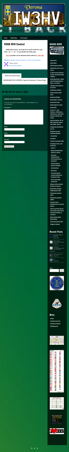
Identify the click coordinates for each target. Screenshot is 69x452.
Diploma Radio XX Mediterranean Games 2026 (58, 241)
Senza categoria (36, 60)
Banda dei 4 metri (55, 102)
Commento (7, 107)
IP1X (54, 259)
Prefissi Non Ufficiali (55, 90)
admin (6, 60)
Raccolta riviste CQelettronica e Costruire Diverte (57, 204)
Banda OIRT (53, 107)
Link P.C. (53, 148)
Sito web (6, 139)
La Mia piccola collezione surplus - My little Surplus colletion (57, 74)
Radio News (14, 38)
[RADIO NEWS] (57, 54)
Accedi (52, 318)
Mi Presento (23, 38)
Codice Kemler (54, 168)
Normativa (54, 170)
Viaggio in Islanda (55, 224)
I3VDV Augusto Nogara (56, 65)
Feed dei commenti (55, 323)
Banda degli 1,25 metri (56, 99)
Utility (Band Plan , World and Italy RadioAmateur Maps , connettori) (57, 81)
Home (5, 38)
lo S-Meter (53, 138)
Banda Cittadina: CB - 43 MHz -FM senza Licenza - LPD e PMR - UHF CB (56, 122)
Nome (5, 126)
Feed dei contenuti (55, 321)
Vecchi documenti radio (56, 221)
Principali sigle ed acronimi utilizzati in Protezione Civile (56, 175)
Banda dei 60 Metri (55, 97)
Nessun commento (21, 60)
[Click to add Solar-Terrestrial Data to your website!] (56, 423)
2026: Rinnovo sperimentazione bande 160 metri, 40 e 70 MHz (58, 248)
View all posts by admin (15, 65)
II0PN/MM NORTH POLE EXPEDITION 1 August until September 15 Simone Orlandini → (24, 81)
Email (5, 133)
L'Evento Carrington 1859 (57, 141)
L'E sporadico (53, 136)
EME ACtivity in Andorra (57, 254)
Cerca (51, 268)
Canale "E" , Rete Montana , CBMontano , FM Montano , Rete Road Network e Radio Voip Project (56, 114)
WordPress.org (54, 326)
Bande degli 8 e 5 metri (56, 105)
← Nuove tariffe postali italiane (11, 76)
